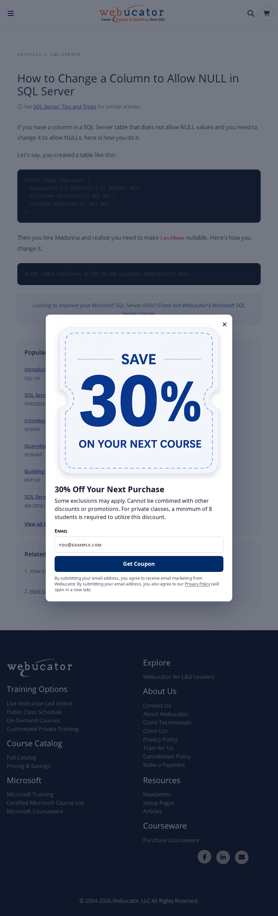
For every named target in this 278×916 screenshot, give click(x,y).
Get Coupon (139, 563)
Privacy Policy (197, 584)
